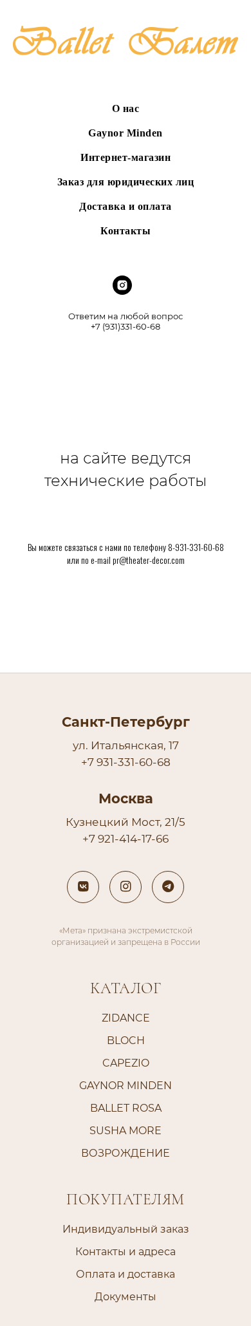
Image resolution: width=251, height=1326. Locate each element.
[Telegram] (168, 887)
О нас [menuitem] (126, 108)
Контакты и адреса (125, 1252)
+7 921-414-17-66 (125, 838)
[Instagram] (125, 887)
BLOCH (126, 1040)
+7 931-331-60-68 (126, 762)
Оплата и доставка (125, 1274)
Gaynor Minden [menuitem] (125, 132)
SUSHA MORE (125, 1131)
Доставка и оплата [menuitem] (125, 206)
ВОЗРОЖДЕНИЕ (125, 1153)
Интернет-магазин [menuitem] (125, 157)
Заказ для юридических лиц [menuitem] (125, 181)
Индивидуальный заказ (125, 1229)
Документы (125, 1297)
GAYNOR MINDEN (125, 1085)
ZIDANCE (126, 1018)
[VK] (83, 887)
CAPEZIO (125, 1063)
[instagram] (122, 291)
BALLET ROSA (126, 1108)
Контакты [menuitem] (125, 230)
